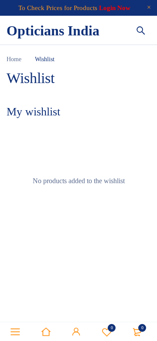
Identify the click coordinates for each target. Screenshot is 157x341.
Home (14, 59)
